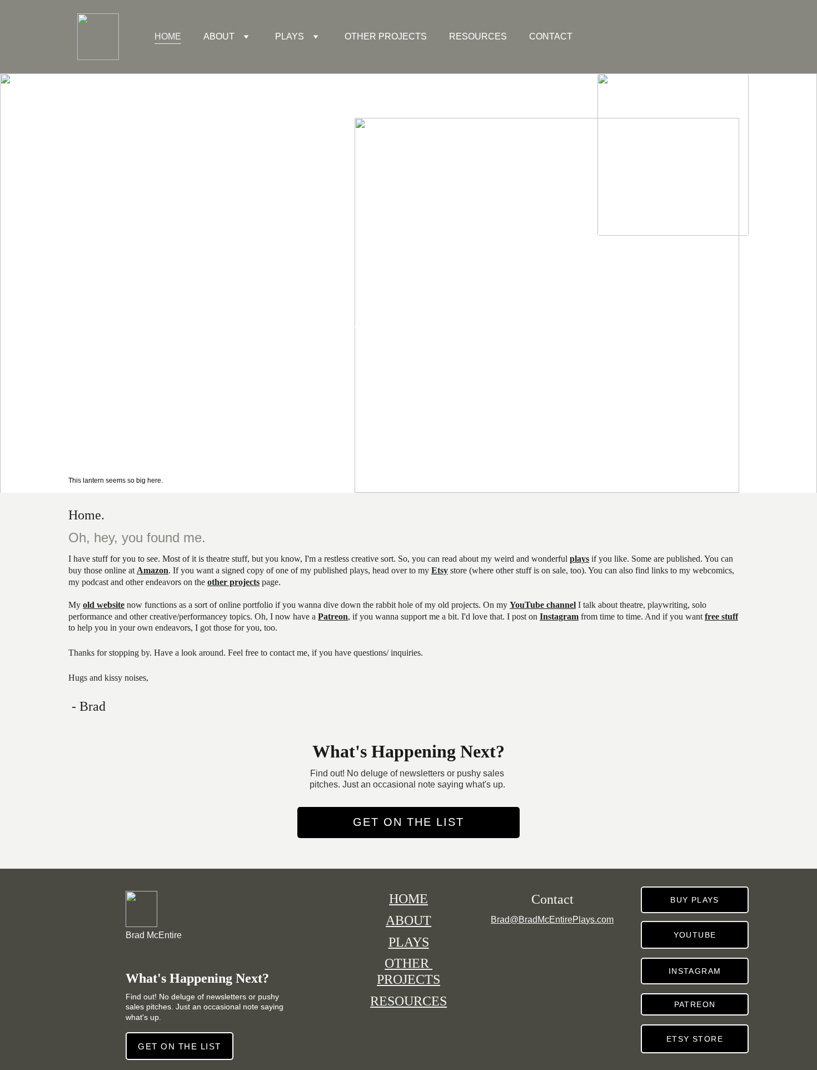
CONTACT (550, 36)
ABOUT (219, 36)
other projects (233, 582)
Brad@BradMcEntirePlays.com (552, 919)
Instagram (559, 616)
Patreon (333, 616)
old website (103, 605)
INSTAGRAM (695, 971)
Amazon (152, 570)
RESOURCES (478, 36)
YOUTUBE (695, 934)
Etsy (439, 570)
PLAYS (289, 36)
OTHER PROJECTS (386, 36)
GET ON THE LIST (408, 822)
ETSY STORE (694, 1038)
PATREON (695, 1004)
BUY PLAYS (694, 899)
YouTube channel (543, 605)
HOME (168, 36)
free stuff (721, 616)
